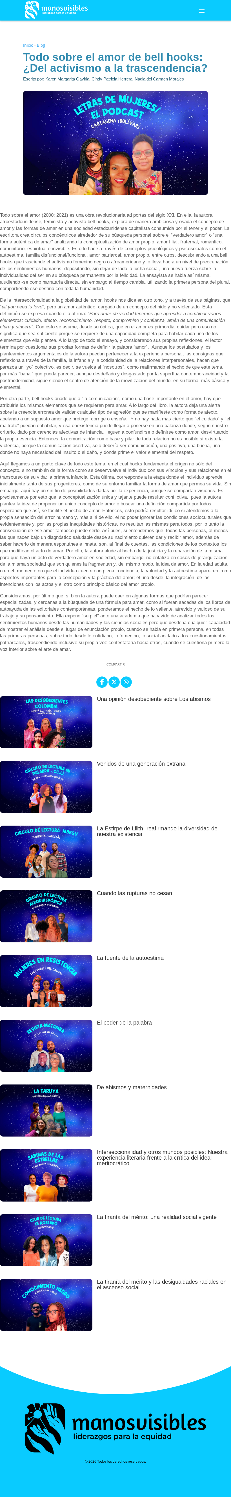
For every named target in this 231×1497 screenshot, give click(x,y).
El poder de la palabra (124, 1022)
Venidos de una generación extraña (141, 764)
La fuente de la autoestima (130, 958)
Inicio (28, 45)
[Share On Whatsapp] (126, 682)
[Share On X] (114, 682)
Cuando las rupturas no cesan (134, 893)
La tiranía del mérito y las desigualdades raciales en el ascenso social (161, 1284)
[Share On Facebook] (102, 682)
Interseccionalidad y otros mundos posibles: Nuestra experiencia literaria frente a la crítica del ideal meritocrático (162, 1157)
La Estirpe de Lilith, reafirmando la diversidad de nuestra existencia (157, 831)
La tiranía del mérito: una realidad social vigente (157, 1217)
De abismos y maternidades (132, 1087)
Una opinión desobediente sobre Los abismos (154, 699)
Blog (41, 45)
